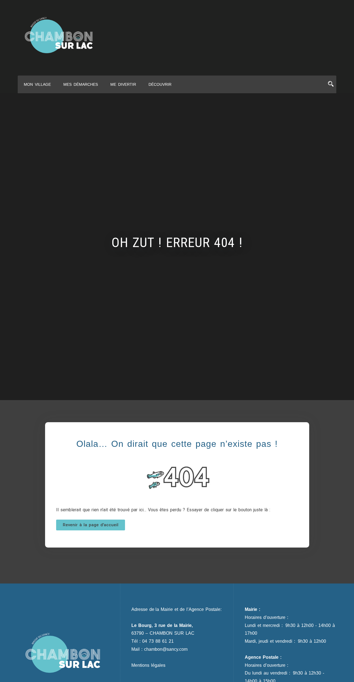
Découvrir (160, 84)
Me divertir (123, 84)
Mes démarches (80, 84)
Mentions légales (148, 665)
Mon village (37, 84)
